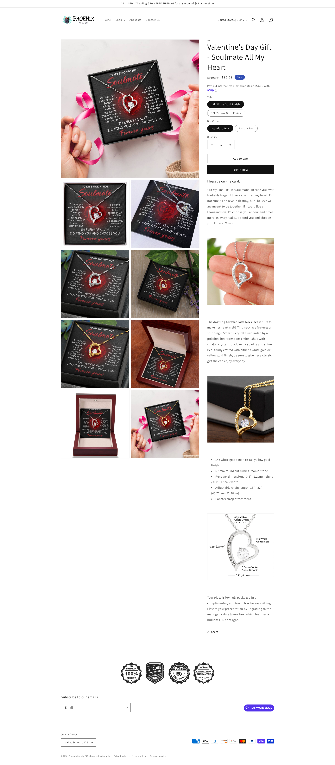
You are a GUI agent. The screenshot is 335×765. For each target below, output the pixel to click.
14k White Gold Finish (225, 104)
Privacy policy (138, 756)
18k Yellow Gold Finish (226, 113)
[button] (120, 20)
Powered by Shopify (100, 756)
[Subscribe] (126, 707)
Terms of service (158, 756)
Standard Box (220, 128)
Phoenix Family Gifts (79, 756)
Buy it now (240, 169)
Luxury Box (246, 128)
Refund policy (121, 756)
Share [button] (214, 632)
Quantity (212, 137)
